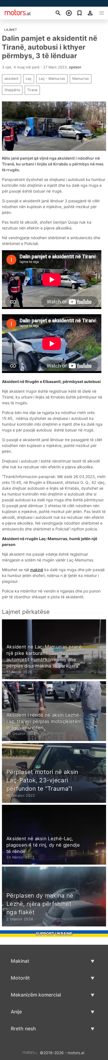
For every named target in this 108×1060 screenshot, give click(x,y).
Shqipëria (12, 90)
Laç (29, 78)
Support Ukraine (54, 933)
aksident (11, 78)
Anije (16, 1012)
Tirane (32, 90)
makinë (36, 569)
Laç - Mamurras (52, 78)
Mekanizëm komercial (36, 995)
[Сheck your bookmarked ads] (79, 13)
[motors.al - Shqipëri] (30, 1052)
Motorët (20, 978)
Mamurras (80, 78)
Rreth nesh (23, 1028)
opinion (75, 67)
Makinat (20, 961)
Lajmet (10, 30)
